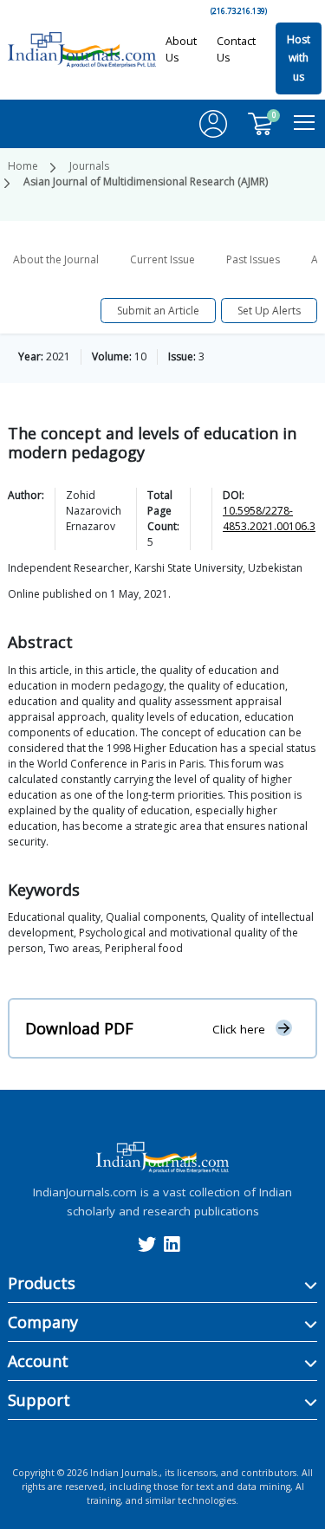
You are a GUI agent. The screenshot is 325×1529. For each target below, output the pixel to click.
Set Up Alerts (269, 310)
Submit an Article (158, 310)
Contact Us (236, 49)
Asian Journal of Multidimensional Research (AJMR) (145, 181)
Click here (238, 1029)
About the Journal (56, 259)
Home (23, 166)
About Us (181, 49)
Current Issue (162, 259)
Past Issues (253, 259)
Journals (89, 166)
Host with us (298, 58)
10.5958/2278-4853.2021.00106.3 (269, 518)
